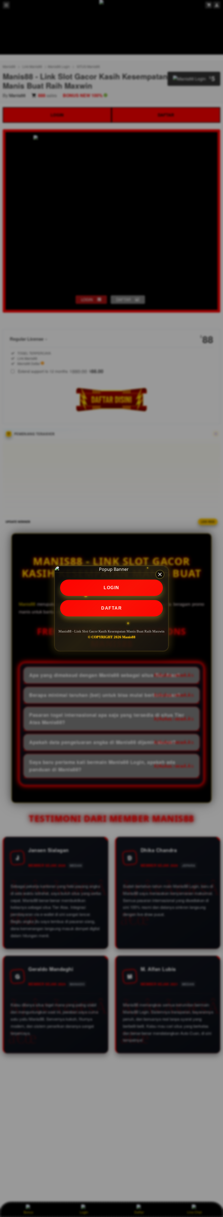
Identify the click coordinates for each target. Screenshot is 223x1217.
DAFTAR (111, 608)
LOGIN (111, 587)
